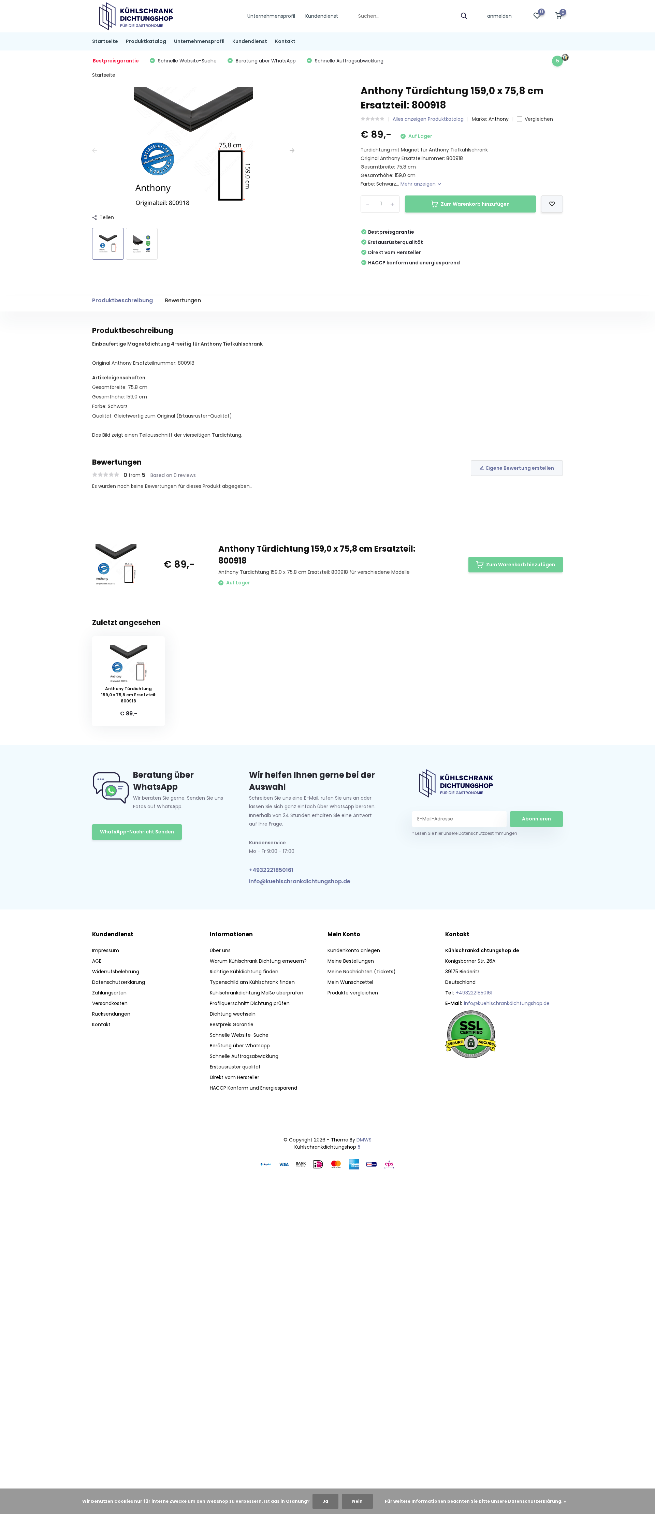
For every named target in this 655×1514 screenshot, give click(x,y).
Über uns (220, 950)
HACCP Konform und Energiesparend (253, 1087)
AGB (97, 961)
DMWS (364, 1139)
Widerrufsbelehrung (115, 971)
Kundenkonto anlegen (354, 950)
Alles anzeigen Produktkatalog (428, 119)
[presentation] (94, 150)
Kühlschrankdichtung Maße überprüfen (256, 992)
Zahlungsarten (109, 992)
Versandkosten (110, 1003)
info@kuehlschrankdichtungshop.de (299, 881)
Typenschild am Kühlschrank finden (252, 982)
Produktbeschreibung (122, 300)
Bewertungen (183, 300)
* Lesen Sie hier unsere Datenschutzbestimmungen (464, 833)
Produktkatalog (146, 41)
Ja (325, 1501)
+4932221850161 (271, 870)
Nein (357, 1501)
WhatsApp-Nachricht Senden (137, 831)
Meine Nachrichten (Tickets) (362, 971)
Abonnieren (536, 818)
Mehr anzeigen (419, 183)
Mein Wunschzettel (350, 982)
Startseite (105, 41)
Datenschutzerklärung (118, 982)
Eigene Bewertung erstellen (520, 468)
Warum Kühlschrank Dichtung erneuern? (258, 961)
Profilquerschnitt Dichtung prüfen (250, 1003)
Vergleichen (539, 119)
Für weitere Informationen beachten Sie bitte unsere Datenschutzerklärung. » (475, 1501)
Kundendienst (321, 16)
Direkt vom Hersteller (234, 1077)
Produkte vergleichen (353, 992)
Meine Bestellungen (351, 961)
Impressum (105, 950)
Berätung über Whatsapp (240, 1045)
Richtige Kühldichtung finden (244, 971)
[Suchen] (464, 16)
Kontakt (285, 41)
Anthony (499, 119)
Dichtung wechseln (233, 1013)
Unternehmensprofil (271, 16)
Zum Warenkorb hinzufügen (475, 204)
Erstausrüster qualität (235, 1066)
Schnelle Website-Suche (239, 1035)
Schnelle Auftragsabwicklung (244, 1056)
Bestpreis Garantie (231, 1024)
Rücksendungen (111, 1013)
